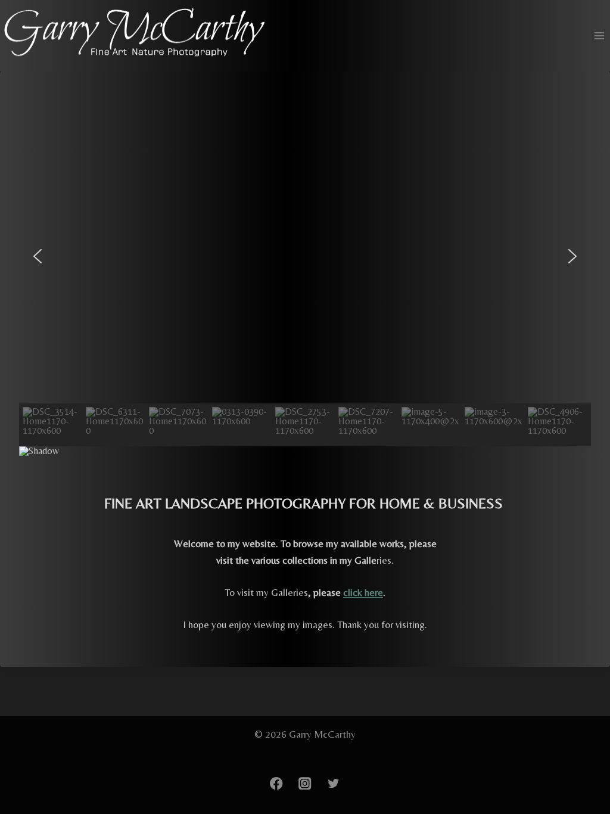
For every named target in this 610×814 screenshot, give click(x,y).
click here (363, 592)
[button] (37, 256)
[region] (305, 290)
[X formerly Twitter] (334, 783)
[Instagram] (305, 783)
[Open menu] (599, 36)
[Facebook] (276, 783)
